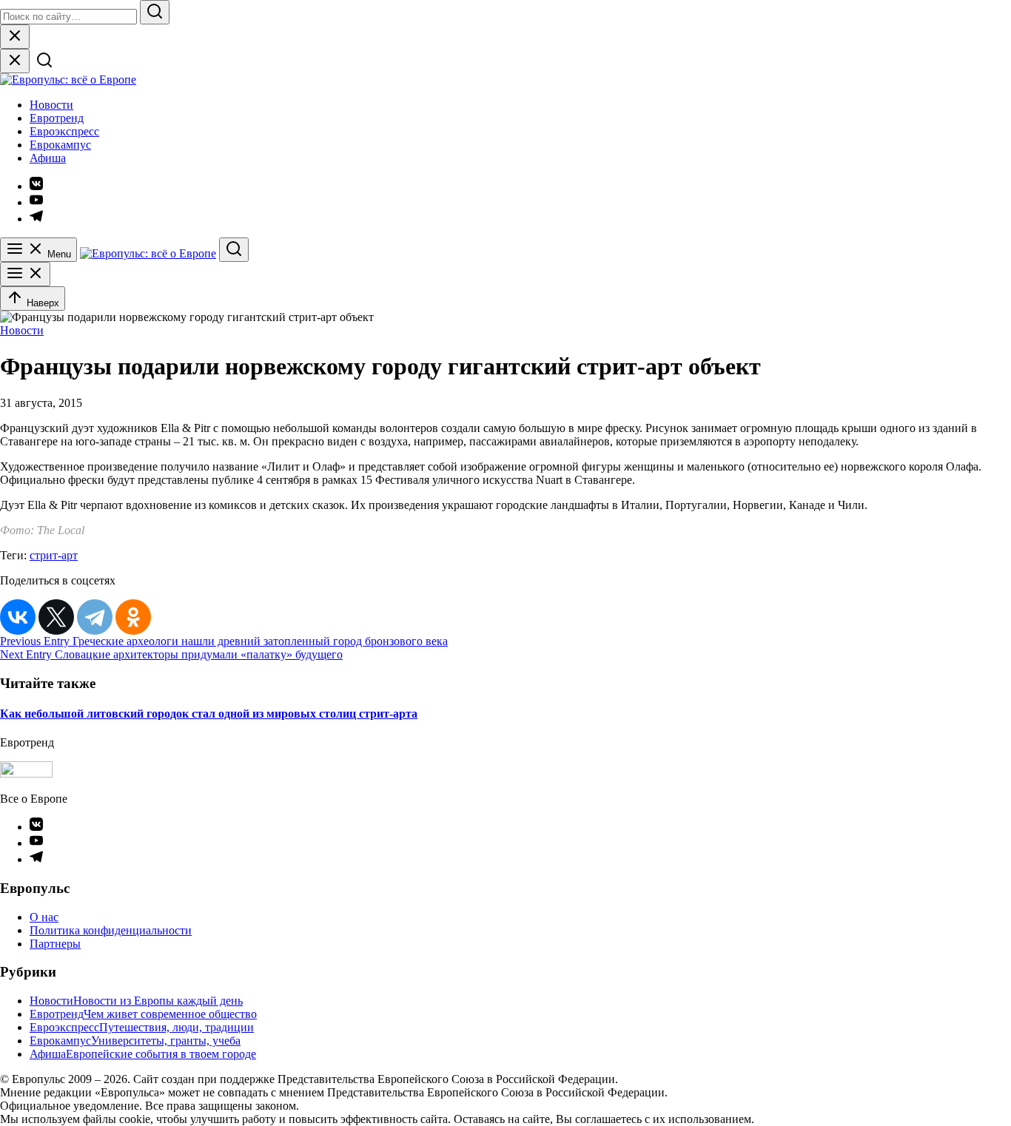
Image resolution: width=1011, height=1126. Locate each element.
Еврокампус (60, 144)
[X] (56, 617)
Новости (51, 104)
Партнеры (55, 943)
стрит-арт (54, 555)
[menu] (25, 274)
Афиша (48, 158)
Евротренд (57, 118)
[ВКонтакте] (18, 617)
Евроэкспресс (64, 131)
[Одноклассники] (133, 617)
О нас (44, 917)
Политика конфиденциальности (111, 930)
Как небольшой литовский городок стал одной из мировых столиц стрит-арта (208, 713)
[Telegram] (94, 617)
